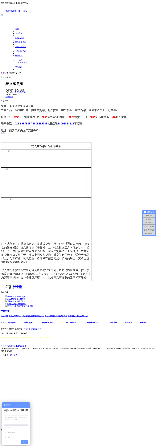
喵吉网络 (4, 316)
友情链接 (5, 311)
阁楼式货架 (19, 38)
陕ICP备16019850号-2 (32, 329)
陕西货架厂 (72, 316)
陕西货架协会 (61, 316)
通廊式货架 (17, 286)
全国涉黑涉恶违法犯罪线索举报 (13, 346)
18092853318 (66, 123)
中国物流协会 (27, 316)
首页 (17, 29)
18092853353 (41, 123)
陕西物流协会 (38, 316)
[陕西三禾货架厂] (68, 25)
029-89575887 (23, 123)
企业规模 (18, 60)
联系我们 (18, 67)
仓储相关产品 (20, 51)
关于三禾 (23, 62)
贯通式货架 (17, 288)
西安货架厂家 (82, 316)
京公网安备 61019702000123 (15, 342)
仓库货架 (18, 33)
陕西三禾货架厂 (15, 316)
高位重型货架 (20, 42)
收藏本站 (9, 11)
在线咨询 (9, 97)
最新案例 (18, 56)
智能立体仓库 (20, 47)
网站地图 (17, 11)
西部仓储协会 (50, 316)
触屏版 (24, 11)
